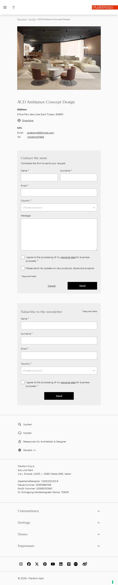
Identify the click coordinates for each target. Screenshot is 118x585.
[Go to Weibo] (84, 564)
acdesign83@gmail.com (40, 132)
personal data (68, 257)
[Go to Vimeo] (68, 564)
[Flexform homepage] (105, 7)
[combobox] (59, 207)
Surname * (66, 170)
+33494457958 (35, 136)
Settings (24, 522)
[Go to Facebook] (28, 564)
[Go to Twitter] (36, 564)
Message (26, 215)
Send (82, 285)
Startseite (22, 19)
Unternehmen (28, 511)
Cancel (52, 285)
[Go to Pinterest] (44, 564)
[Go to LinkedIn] (60, 564)
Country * (26, 200)
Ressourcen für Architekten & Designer (44, 441)
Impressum (26, 546)
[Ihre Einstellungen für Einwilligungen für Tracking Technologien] (113, 582)
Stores (22, 534)
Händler (32, 19)
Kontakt (27, 432)
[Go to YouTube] (52, 564)
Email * (25, 185)
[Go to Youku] (76, 564)
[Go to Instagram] (20, 564)
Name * (25, 170)
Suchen (27, 424)
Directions (27, 120)
